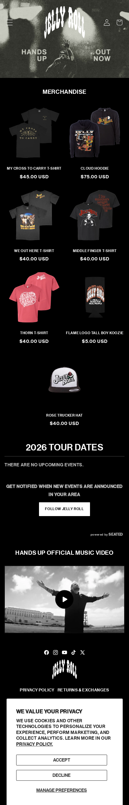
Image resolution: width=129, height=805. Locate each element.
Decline (61, 775)
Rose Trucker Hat (64, 415)
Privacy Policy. (34, 744)
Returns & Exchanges (83, 690)
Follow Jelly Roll (64, 509)
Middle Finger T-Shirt (95, 251)
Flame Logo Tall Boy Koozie (95, 333)
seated (116, 534)
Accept (61, 760)
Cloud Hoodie (95, 168)
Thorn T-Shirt (34, 333)
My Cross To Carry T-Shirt (34, 168)
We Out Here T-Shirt (34, 251)
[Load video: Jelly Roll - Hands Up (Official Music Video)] (64, 599)
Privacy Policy (37, 690)
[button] (10, 22)
